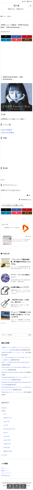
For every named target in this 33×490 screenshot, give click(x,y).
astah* (7, 421)
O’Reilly (7, 444)
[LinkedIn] (6, 39)
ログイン (3, 468)
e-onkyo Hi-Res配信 (7, 132)
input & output (9, 429)
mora (2, 179)
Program (3, 407)
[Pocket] (16, 39)
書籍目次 (8, 451)
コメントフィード (6, 473)
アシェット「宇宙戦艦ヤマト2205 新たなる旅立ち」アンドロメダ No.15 (21, 314)
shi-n (29, 199)
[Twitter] (6, 36)
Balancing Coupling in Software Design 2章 (13, 372)
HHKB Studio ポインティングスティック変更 (13, 392)
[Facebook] (16, 36)
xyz (10, 16)
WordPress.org (5, 475)
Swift (7, 447)
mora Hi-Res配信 (6, 130)
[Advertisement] (15, 57)
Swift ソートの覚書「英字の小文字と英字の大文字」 (16, 362)
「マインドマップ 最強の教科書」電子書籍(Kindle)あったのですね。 (21, 262)
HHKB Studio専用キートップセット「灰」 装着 (14, 352)
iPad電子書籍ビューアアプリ (20, 287)
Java (6, 436)
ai (5, 414)
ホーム (4, 16)
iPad (6, 432)
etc (6, 425)
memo (7, 440)
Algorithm (8, 417)
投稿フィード (5, 470)
